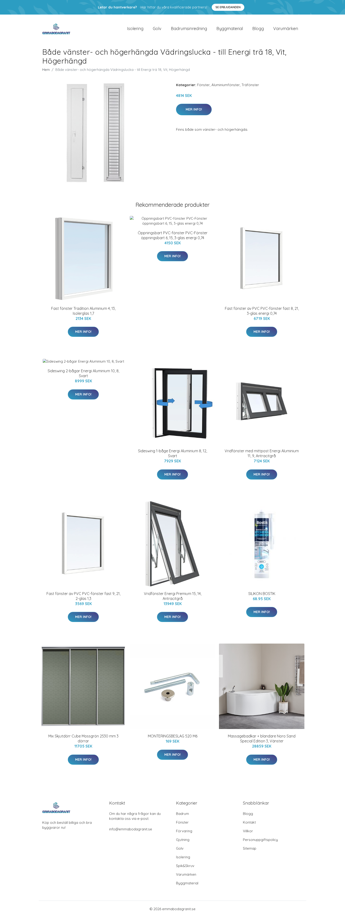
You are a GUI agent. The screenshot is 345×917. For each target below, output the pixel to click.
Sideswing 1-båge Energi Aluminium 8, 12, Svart (172, 453)
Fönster (203, 85)
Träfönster (250, 85)
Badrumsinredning (189, 28)
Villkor (248, 831)
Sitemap (249, 848)
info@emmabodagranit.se (130, 829)
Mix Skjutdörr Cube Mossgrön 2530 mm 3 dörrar (83, 738)
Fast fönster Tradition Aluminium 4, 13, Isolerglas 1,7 (83, 311)
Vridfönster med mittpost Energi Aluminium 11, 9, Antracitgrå (262, 453)
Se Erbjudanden (228, 7)
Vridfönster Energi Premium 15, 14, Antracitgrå (172, 596)
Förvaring (184, 831)
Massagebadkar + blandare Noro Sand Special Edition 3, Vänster (261, 738)
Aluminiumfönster (225, 85)
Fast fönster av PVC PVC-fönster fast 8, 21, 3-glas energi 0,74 (262, 311)
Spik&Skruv (185, 865)
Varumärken (285, 28)
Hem (46, 69)
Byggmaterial (229, 28)
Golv (157, 28)
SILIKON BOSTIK (261, 593)
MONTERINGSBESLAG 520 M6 (172, 736)
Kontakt (249, 822)
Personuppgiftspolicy (260, 839)
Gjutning (182, 839)
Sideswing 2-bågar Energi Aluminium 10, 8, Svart (83, 373)
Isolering (135, 28)
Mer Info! (194, 109)
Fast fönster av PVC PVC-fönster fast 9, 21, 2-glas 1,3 (83, 596)
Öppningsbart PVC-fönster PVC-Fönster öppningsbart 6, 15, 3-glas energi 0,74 (172, 235)
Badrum (182, 813)
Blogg (258, 28)
